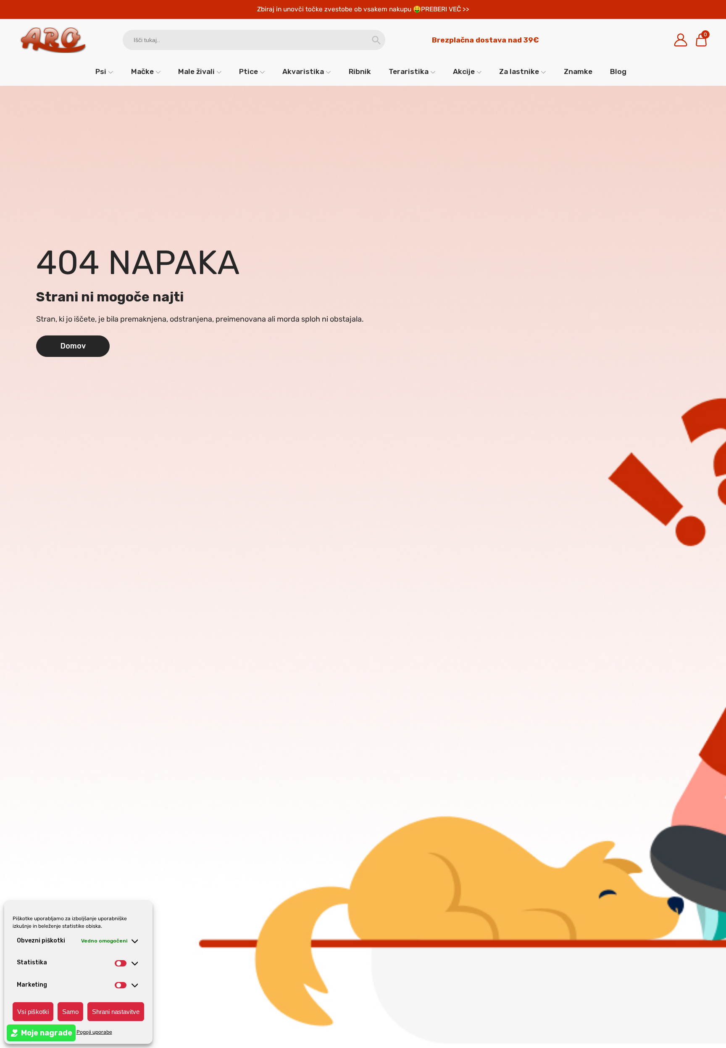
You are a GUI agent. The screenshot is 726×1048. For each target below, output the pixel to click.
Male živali (196, 71)
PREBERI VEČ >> (445, 9)
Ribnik (360, 71)
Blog (618, 71)
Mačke (142, 71)
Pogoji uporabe (94, 1032)
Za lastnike (519, 71)
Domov (73, 345)
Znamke (578, 71)
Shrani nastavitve (115, 1011)
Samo (70, 1011)
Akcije (464, 71)
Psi (100, 71)
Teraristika (409, 71)
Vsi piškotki (33, 1011)
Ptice (248, 71)
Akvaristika (303, 71)
